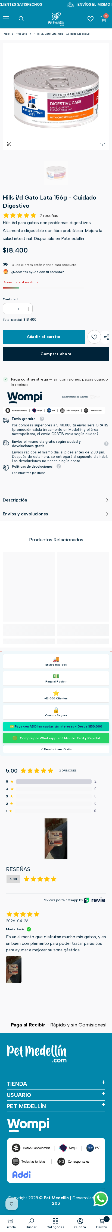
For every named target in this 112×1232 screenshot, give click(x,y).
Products (21, 33)
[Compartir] (105, 337)
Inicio (6, 33)
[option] (56, 96)
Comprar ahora (56, 354)
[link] (94, 337)
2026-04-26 (17, 921)
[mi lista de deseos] (91, 19)
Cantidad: (10, 299)
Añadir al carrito (44, 336)
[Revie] (94, 900)
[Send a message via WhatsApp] (100, 1198)
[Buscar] (21, 19)
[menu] (6, 19)
